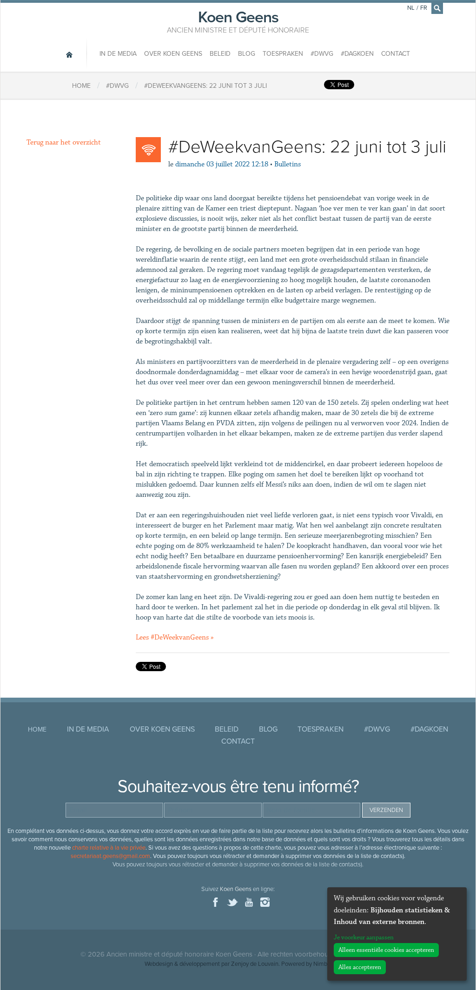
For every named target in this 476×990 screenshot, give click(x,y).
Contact (395, 54)
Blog (246, 54)
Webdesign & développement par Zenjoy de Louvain (211, 964)
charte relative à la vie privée (108, 847)
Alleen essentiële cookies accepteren (386, 950)
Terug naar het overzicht (63, 142)
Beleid (220, 54)
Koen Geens (238, 21)
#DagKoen (357, 54)
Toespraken (283, 54)
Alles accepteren (359, 967)
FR (423, 8)
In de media (118, 54)
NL (411, 8)
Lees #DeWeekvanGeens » (175, 637)
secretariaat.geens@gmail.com (110, 856)
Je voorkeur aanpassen (364, 937)
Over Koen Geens (173, 54)
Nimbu (322, 964)
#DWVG (322, 54)
